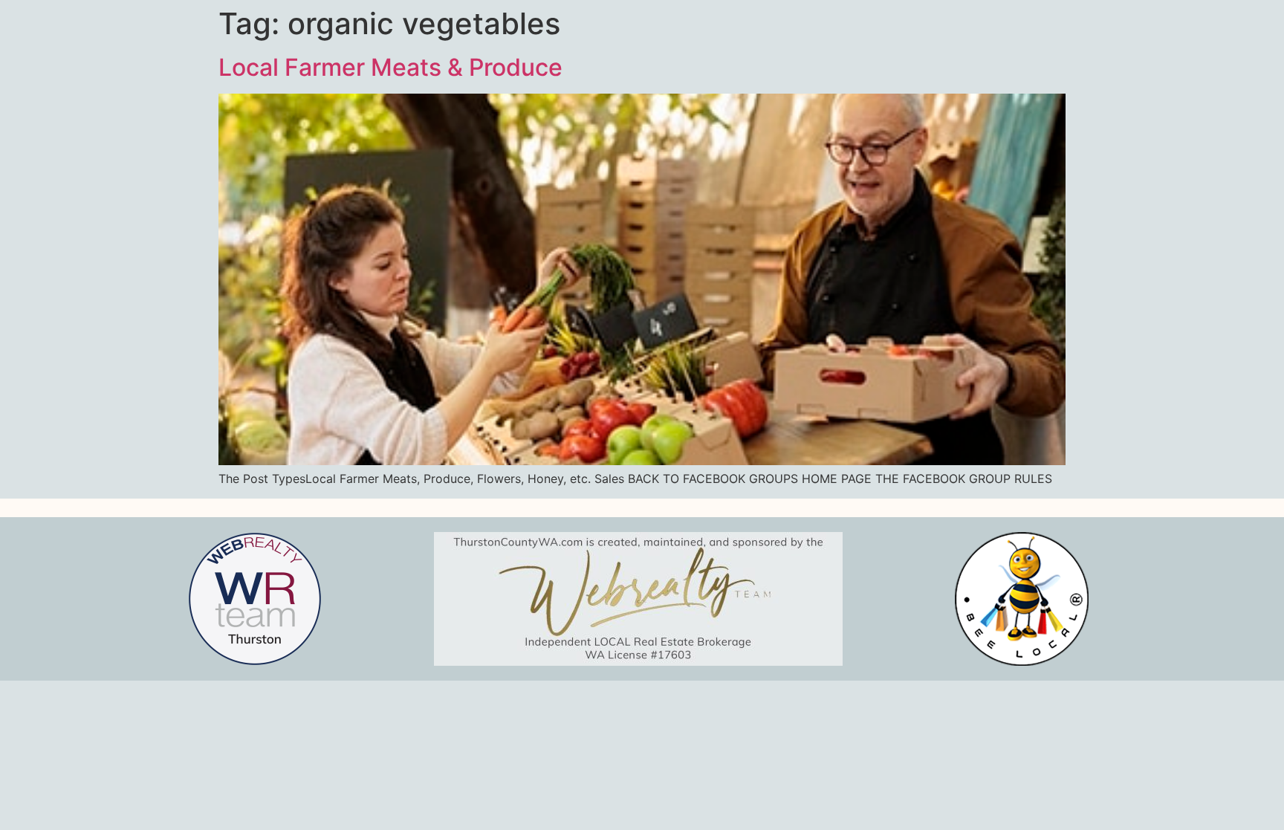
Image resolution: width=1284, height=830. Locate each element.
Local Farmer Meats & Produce (390, 67)
